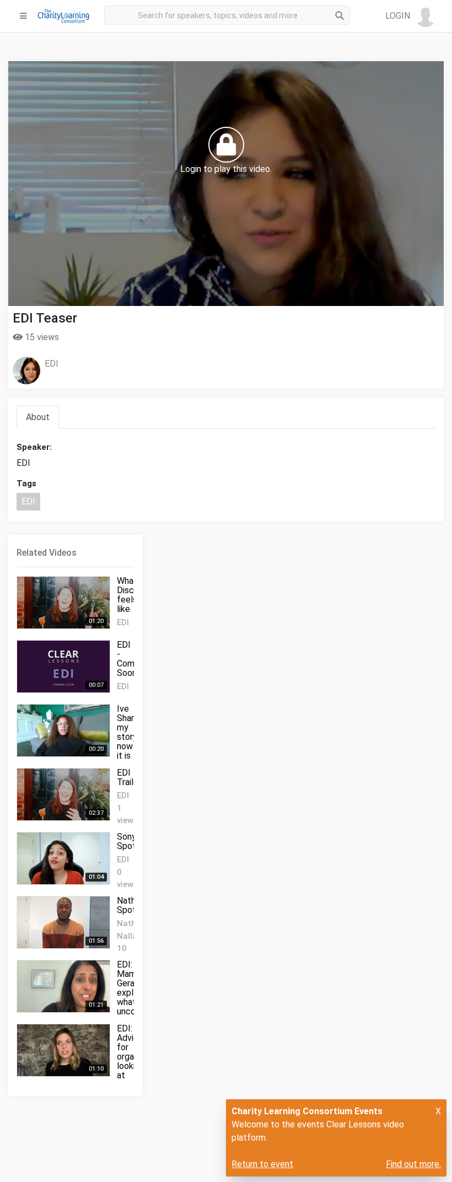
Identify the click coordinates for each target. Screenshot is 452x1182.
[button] (411, 16)
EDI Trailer (129, 777)
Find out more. (413, 1164)
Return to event (262, 1164)
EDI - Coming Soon (131, 659)
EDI (51, 363)
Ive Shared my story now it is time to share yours (130, 750)
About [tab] (38, 417)
